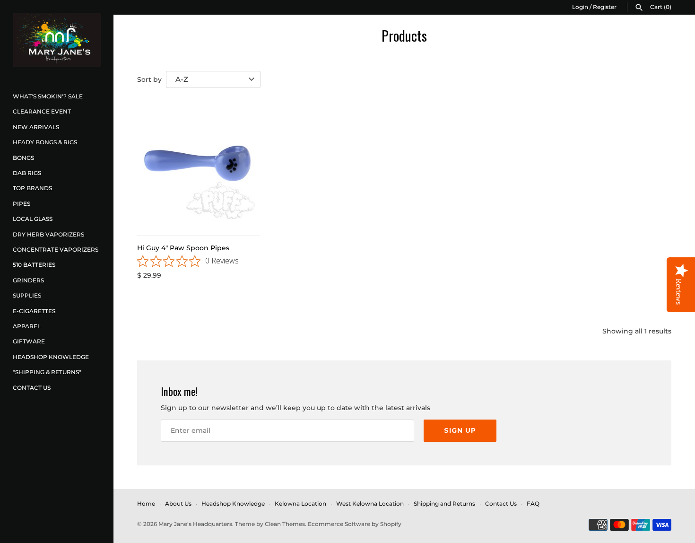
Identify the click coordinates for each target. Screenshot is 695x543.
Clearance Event (42, 111)
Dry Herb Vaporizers (48, 234)
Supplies (27, 295)
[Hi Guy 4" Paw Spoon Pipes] (198, 163)
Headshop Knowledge (51, 356)
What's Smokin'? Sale (48, 96)
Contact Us (32, 387)
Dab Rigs (27, 172)
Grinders (28, 280)
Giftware (29, 341)
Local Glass (32, 218)
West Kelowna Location (370, 503)
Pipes (21, 203)
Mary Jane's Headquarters (195, 523)
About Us (178, 503)
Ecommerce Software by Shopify (354, 523)
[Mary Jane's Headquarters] (56, 40)
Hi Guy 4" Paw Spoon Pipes (183, 248)
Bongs (23, 157)
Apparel (27, 326)
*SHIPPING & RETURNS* (47, 372)
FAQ (533, 503)
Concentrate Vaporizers (55, 249)
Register (605, 6)
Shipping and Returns (444, 503)
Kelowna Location (300, 503)
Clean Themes (285, 523)
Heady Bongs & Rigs (45, 142)
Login (580, 6)
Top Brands (32, 188)
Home (146, 503)
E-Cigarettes (34, 311)
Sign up (460, 430)
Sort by (149, 79)
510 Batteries (34, 264)
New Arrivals (36, 127)
